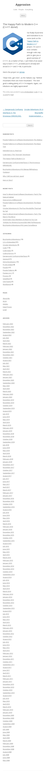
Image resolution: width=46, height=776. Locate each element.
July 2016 (6, 512)
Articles (5, 304)
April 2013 (6, 622)
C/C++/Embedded (27, 92)
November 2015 (8, 535)
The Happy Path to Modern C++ (14, 159)
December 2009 (8, 715)
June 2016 (6, 515)
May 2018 (6, 450)
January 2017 (7, 496)
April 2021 (6, 369)
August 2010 (7, 696)
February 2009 (8, 743)
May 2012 (6, 648)
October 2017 (7, 470)
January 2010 (7, 712)
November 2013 (8, 603)
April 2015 (6, 555)
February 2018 (8, 459)
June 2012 (6, 645)
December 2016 (8, 498)
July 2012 (6, 642)
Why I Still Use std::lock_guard (13, 176)
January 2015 (7, 563)
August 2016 (7, 510)
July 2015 (6, 546)
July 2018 (6, 445)
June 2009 (6, 732)
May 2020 (6, 386)
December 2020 (8, 380)
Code (36, 92)
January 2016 (7, 529)
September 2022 (9, 332)
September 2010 (9, 693)
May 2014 (6, 586)
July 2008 (6, 755)
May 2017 (6, 484)
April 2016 (6, 521)
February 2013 (8, 628)
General (6, 259)
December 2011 (8, 659)
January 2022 (7, 349)
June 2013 (6, 617)
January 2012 (7, 656)
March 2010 (7, 707)
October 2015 (7, 538)
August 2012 (7, 639)
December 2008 (8, 746)
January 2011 (7, 681)
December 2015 (8, 532)
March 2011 (7, 676)
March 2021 (7, 372)
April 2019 (6, 422)
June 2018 (6, 448)
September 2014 (9, 574)
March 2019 (7, 425)
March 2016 (7, 524)
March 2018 (7, 456)
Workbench (7, 284)
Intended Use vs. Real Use (12, 151)
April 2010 (6, 704)
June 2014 (6, 583)
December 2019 (8, 400)
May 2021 (6, 366)
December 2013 (8, 600)
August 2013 (7, 611)
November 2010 (8, 687)
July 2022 (6, 338)
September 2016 (9, 507)
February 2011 (8, 679)
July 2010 (6, 698)
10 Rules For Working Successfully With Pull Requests (22, 222)
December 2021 (8, 352)
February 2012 (8, 653)
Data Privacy (7, 307)
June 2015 (6, 549)
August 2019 (7, 411)
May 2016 (6, 518)
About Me (6, 298)
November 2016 (8, 501)
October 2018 (7, 439)
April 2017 (6, 487)
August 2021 (7, 360)
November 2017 (8, 467)
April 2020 (6, 389)
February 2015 (8, 560)
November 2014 (8, 569)
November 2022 (8, 329)
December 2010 (8, 684)
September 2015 (9, 541)
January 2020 (7, 397)
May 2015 (6, 552)
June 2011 (6, 670)
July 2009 (6, 729)
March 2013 (7, 625)
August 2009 (7, 727)
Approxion (23, 4)
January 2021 (7, 377)
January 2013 (7, 631)
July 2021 (6, 363)
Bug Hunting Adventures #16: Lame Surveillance (20, 225)
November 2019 (8, 403)
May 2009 (6, 735)
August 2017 (7, 476)
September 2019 (9, 408)
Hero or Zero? (8, 180)
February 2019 (8, 428)
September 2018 (9, 442)
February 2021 (8, 374)
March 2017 (7, 490)
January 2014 (7, 597)
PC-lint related (8, 265)
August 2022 (7, 335)
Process (6, 276)
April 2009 (6, 738)
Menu (23, 15)
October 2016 (7, 504)
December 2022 (8, 327)
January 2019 (7, 431)
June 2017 (6, 481)
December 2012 (8, 634)
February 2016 (8, 527)
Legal (5, 310)
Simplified (6, 279)
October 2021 (7, 358)
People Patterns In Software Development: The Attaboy (22, 140)
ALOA (5, 301)
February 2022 (8, 346)
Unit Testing (7, 281)
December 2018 (8, 434)
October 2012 (7, 636)
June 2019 (6, 417)
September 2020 (9, 383)
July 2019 (6, 414)
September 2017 (9, 473)
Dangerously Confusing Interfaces (15, 256)
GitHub (22, 72)
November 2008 (8, 749)
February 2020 (8, 394)
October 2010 (7, 690)
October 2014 (7, 572)
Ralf (12, 95)
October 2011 (7, 662)
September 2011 (9, 665)
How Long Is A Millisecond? (12, 200)
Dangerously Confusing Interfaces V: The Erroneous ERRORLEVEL (13, 112)
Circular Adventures (10, 245)
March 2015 (7, 558)
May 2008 (6, 760)
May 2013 (6, 619)
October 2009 (7, 721)
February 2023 (8, 324)
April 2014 (6, 589)
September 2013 (9, 608)
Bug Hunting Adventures (11, 239)
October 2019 (7, 405)
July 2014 (6, 580)
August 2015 (7, 543)
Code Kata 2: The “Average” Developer (16, 155)
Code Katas (7, 251)
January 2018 (7, 462)
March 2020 (7, 391)
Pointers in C (7, 273)
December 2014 (8, 566)
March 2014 (7, 591)
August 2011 (7, 667)
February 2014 (8, 594)
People (5, 267)
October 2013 (7, 605)
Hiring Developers (9, 262)
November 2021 (8, 355)
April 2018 (6, 453)
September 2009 (9, 724)
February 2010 (8, 710)
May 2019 (6, 420)
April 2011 (6, 673)
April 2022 (6, 341)
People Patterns (8, 270)
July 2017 (6, 479)
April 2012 (6, 650)
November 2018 (8, 436)
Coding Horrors (8, 253)
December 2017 (8, 465)
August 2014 (7, 577)
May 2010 (6, 701)
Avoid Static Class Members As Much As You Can (20, 220)
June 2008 (6, 758)
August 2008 (7, 752)
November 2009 (8, 718)
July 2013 (6, 614)
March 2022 (7, 343)
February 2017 (8, 493)
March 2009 (7, 741)
